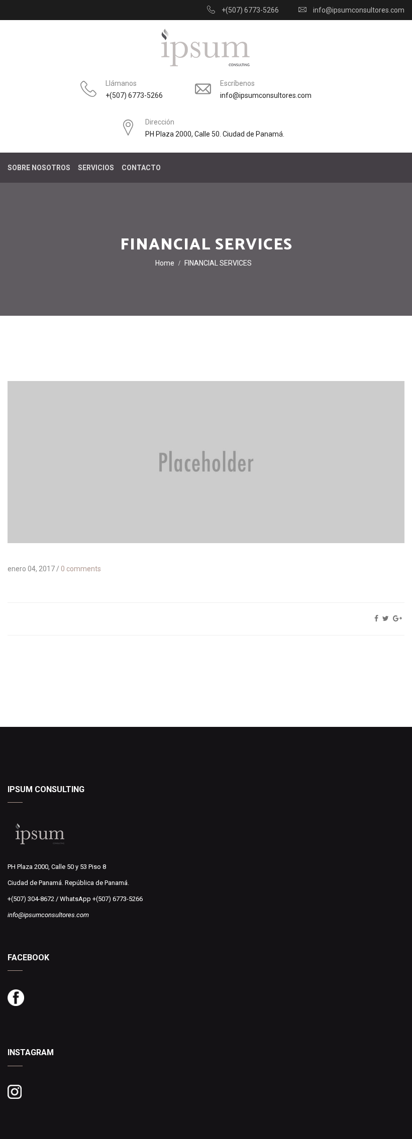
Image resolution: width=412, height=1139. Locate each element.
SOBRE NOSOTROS (39, 168)
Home (164, 263)
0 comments (81, 569)
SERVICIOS (96, 168)
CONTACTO (141, 168)
